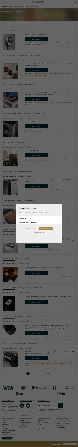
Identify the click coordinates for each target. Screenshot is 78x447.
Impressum (42, 232)
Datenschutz (36, 232)
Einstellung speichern (31, 228)
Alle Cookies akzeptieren (46, 228)
